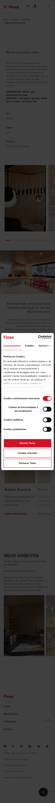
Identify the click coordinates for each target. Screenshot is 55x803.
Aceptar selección (27, 453)
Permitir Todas (27, 443)
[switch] (47, 409)
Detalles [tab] (29, 345)
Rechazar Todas (27, 463)
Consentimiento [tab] (12, 345)
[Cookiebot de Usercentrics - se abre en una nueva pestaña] (38, 337)
